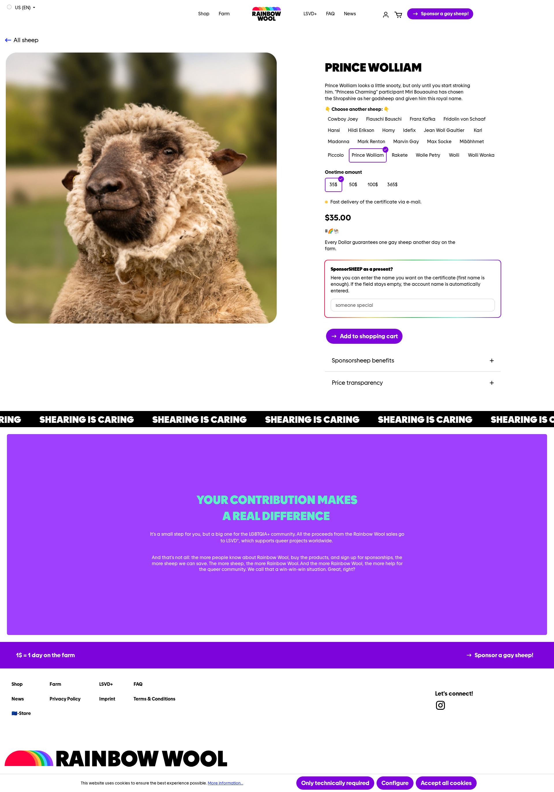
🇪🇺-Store (21, 713)
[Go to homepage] (266, 14)
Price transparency (357, 382)
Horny (388, 130)
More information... (225, 783)
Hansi (334, 130)
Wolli (454, 155)
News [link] (18, 699)
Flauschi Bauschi (384, 119)
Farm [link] (55, 684)
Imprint (107, 699)
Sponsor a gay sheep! (445, 13)
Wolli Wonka (481, 155)
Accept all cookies (446, 783)
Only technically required (335, 783)
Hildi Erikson (361, 130)
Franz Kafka (422, 119)
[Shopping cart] (398, 14)
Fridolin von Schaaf (464, 119)
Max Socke (439, 141)
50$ (353, 184)
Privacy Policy (65, 699)
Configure (395, 783)
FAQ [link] (138, 684)
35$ (333, 184)
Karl (478, 130)
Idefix (409, 130)
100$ (373, 184)
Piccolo (336, 155)
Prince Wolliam (368, 155)
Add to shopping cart (369, 336)
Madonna (338, 141)
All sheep (26, 40)
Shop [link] (17, 684)
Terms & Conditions (154, 699)
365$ (392, 184)
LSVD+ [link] (106, 684)
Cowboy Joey (343, 119)
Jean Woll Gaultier (444, 130)
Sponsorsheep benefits (363, 360)
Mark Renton (371, 141)
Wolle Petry (428, 155)
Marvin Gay (406, 141)
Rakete (400, 155)
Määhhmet (472, 141)
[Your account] (385, 14)
